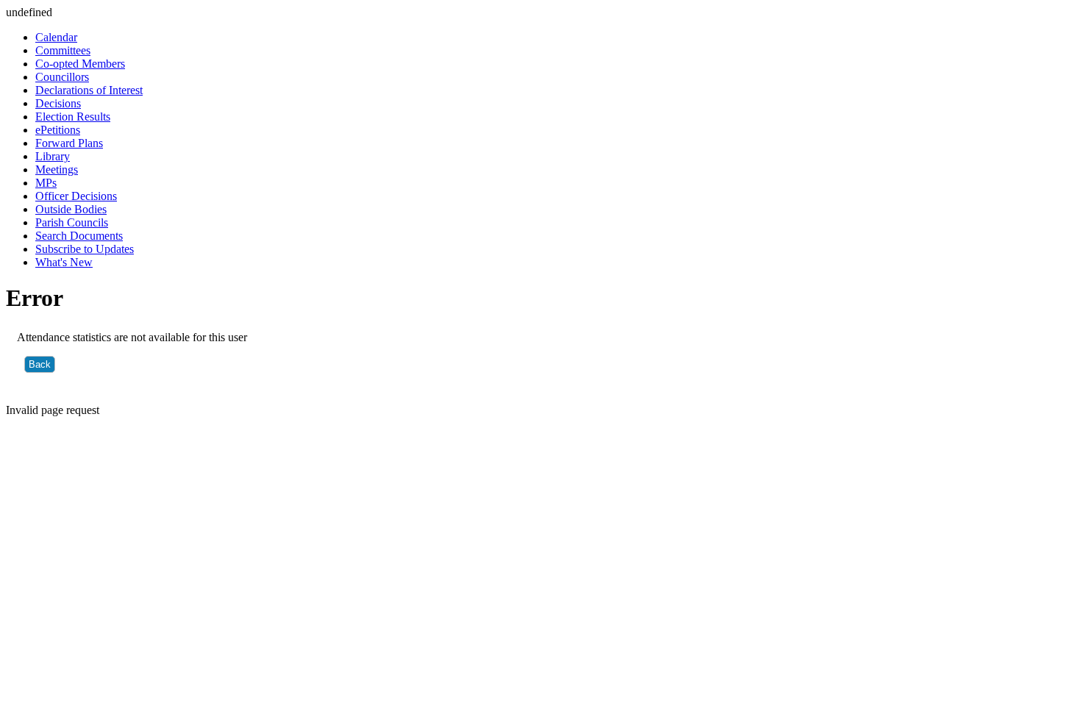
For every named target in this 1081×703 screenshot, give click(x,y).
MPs (46, 182)
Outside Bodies (71, 209)
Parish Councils (71, 222)
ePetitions (57, 130)
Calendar (56, 37)
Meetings (56, 169)
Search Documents (79, 235)
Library (52, 156)
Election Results (72, 116)
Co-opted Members (80, 63)
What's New (64, 262)
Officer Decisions (76, 196)
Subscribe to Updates (84, 249)
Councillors (62, 77)
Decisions (58, 103)
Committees (62, 50)
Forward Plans (69, 143)
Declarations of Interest (89, 90)
